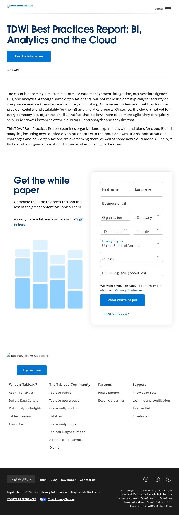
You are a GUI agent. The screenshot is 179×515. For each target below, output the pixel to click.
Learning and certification (151, 400)
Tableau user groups (64, 400)
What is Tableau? (23, 384)
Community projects (64, 424)
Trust (43, 480)
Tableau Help (142, 408)
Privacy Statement (130, 290)
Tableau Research (21, 416)
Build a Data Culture (23, 400)
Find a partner (108, 393)
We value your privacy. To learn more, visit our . (131, 288)
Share (14, 70)
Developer (68, 480)
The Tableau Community (69, 384)
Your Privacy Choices (61, 499)
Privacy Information (54, 492)
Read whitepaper (28, 56)
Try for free (32, 370)
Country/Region (112, 241)
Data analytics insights (25, 408)
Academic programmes (66, 440)
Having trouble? (116, 314)
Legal (10, 492)
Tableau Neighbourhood (67, 432)
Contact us (16, 424)
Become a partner (111, 400)
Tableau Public (60, 393)
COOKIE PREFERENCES (21, 499)
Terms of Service (27, 492)
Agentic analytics (21, 393)
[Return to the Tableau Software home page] (22, 4)
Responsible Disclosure (85, 492)
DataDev (55, 416)
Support (139, 384)
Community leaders (63, 408)
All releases (141, 416)
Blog (53, 480)
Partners (105, 384)
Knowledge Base (145, 393)
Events (54, 447)
